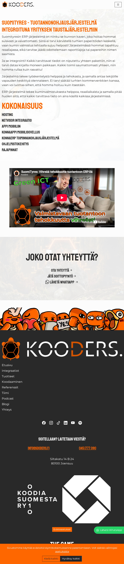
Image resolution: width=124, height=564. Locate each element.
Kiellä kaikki (51, 558)
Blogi (5, 404)
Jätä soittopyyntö (60, 276)
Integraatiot (10, 370)
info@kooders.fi (38, 448)
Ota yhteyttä (60, 270)
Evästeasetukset (62, 529)
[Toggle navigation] (118, 4)
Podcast (8, 398)
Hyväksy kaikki (71, 558)
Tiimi (5, 393)
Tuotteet (8, 376)
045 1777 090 (87, 448)
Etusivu (7, 365)
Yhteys (6, 409)
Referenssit (10, 387)
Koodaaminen (12, 382)
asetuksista (62, 551)
